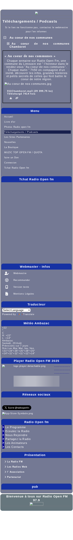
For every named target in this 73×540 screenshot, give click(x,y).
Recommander (21, 280)
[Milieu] (18, 4)
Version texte (20, 287)
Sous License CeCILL (38, 522)
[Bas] (29, 4)
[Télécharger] (11, 98)
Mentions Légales (23, 293)
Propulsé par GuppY (16, 517)
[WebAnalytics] (36, 504)
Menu (50, 111)
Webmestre (19, 273)
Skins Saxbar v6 (13, 522)
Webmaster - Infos (45, 266)
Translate (28, 314)
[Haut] (7, 4)
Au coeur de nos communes (30, 37)
